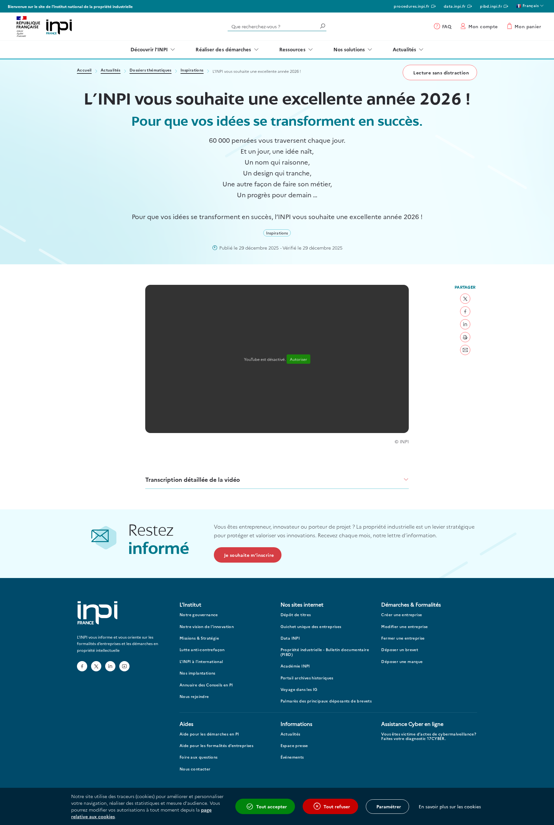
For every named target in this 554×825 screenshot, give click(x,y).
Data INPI (290, 638)
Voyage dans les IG (299, 689)
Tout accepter (271, 806)
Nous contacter (195, 769)
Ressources (292, 49)
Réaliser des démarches (223, 49)
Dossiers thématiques (151, 70)
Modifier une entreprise (404, 626)
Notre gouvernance (199, 614)
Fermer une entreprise (402, 638)
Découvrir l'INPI (149, 49)
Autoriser (298, 359)
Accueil (84, 70)
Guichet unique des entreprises (311, 626)
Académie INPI (295, 666)
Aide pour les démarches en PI (209, 734)
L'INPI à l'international (201, 661)
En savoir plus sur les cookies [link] (450, 806)
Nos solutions (349, 49)
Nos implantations (197, 673)
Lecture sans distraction (441, 72)
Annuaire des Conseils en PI (206, 685)
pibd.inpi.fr (491, 6)
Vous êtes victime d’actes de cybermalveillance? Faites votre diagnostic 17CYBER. (428, 736)
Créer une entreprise (401, 614)
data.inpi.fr (455, 6)
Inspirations (192, 70)
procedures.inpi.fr (411, 6)
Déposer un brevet (399, 649)
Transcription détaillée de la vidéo (192, 479)
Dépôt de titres (296, 614)
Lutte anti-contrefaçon (202, 649)
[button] (465, 298)
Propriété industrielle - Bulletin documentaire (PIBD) (325, 652)
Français (530, 5)
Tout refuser (336, 806)
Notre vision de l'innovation (207, 626)
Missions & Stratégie (199, 638)
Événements (292, 757)
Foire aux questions (199, 757)
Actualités (404, 49)
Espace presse (294, 745)
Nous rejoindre (194, 696)
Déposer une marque (402, 661)
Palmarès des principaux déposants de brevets (326, 701)
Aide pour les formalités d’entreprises (216, 745)
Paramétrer (388, 806)
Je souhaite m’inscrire (249, 555)
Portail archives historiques (307, 678)
